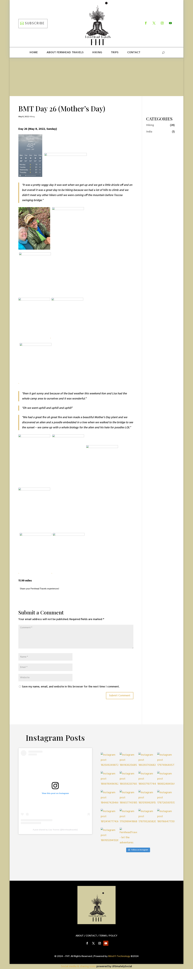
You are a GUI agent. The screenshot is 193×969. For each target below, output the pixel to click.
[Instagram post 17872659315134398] (166, 798)
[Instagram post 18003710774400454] (147, 780)
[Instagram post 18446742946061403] (109, 798)
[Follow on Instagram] (162, 23)
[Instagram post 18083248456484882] (166, 780)
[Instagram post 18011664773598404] (166, 817)
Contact (133, 52)
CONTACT (91, 936)
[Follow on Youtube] (170, 23)
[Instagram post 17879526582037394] (147, 817)
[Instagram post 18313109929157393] (147, 798)
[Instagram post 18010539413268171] (109, 836)
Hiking (97, 52)
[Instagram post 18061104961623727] (109, 780)
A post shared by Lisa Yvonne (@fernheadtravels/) (55, 829)
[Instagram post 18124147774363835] (109, 817)
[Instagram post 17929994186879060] (128, 817)
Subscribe (35, 23)
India (149, 131)
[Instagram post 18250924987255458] (109, 761)
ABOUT (80, 936)
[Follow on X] (154, 23)
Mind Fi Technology (119, 956)
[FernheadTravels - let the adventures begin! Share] (128, 836)
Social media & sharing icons (78, 966)
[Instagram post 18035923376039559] (128, 780)
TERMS (103, 936)
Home (34, 52)
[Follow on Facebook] (146, 23)
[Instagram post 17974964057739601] (166, 761)
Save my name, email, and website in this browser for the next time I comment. (70, 686)
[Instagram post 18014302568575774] (128, 761)
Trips (115, 52)
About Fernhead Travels (65, 52)
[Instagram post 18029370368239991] (147, 761)
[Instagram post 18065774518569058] (128, 798)
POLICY (113, 936)
